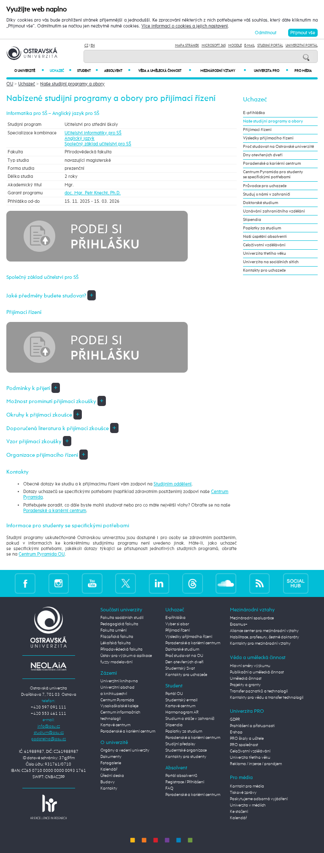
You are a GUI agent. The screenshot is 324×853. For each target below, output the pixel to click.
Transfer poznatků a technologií (259, 691)
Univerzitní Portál (302, 45)
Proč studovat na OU (184, 656)
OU (9, 84)
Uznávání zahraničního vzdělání (274, 211)
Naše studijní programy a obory (72, 84)
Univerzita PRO (271, 71)
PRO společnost (244, 745)
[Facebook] (25, 583)
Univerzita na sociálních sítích (271, 262)
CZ (86, 45)
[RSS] (259, 583)
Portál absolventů (181, 776)
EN (93, 45)
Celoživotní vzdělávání (264, 245)
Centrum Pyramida (117, 700)
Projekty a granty (245, 685)
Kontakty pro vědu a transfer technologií (266, 697)
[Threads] (192, 583)
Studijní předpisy (180, 744)
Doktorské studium (260, 203)
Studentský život (180, 668)
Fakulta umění (113, 630)
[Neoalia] (48, 666)
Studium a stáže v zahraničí (189, 719)
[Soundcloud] (226, 583)
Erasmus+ (239, 624)
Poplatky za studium (262, 228)
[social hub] (295, 583)
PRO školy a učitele (247, 738)
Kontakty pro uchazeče (264, 270)
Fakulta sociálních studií (121, 618)
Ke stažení (239, 811)
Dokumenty (111, 757)
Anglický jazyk (79, 138)
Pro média (303, 71)
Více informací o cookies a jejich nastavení (184, 26)
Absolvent (117, 71)
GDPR (235, 719)
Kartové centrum (115, 725)
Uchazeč (60, 71)
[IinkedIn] (159, 583)
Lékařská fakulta (115, 643)
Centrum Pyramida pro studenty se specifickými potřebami (273, 174)
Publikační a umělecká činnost (257, 672)
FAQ (169, 788)
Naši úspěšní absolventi (265, 236)
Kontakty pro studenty (185, 757)
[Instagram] (59, 583)
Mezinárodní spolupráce (252, 618)
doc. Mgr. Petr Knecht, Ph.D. (93, 193)
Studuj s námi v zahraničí (266, 194)
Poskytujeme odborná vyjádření (259, 799)
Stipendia (252, 220)
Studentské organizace (186, 750)
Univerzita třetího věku (264, 253)
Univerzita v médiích (248, 805)
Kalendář (108, 769)
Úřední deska (112, 776)
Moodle (235, 45)
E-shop (236, 732)
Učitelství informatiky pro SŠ (93, 133)
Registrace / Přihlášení (184, 782)
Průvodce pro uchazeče (264, 186)
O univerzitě (29, 71)
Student (87, 71)
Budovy (107, 782)
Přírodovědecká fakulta (121, 649)
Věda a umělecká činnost (164, 71)
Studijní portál (270, 45)
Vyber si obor (177, 624)
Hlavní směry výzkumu (250, 666)
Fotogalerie (110, 763)
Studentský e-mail (181, 700)
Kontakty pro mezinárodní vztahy (260, 643)
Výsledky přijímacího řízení (268, 138)
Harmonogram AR (182, 712)
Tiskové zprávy (243, 792)
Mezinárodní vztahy (223, 71)
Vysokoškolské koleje (119, 706)
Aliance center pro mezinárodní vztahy (264, 631)
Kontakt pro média (247, 786)
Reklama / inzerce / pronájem (256, 764)
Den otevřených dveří (184, 662)
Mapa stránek (187, 45)
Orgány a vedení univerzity (124, 750)
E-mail (249, 45)
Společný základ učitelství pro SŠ (98, 144)
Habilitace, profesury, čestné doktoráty (264, 637)
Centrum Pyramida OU (42, 554)
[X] (125, 583)
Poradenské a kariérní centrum (54, 510)
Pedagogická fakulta (119, 624)
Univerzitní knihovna (119, 681)
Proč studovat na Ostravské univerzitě (278, 146)
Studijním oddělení (173, 484)
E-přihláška (254, 113)
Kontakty (108, 788)
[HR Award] (48, 807)
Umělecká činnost (246, 678)
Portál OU (174, 694)
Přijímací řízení (257, 130)
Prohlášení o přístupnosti (252, 726)
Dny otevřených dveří (263, 155)
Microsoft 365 (214, 45)
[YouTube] (92, 583)
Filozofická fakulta (116, 637)
